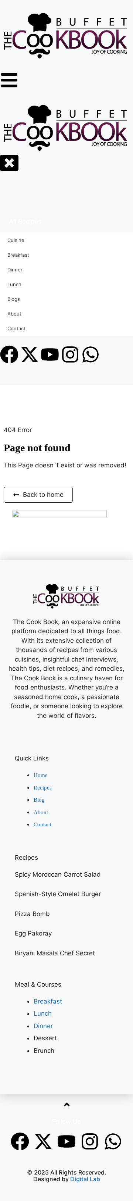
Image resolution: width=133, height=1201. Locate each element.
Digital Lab (85, 1179)
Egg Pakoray (33, 933)
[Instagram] (90, 1141)
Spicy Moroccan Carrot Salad (58, 874)
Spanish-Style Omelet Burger (58, 894)
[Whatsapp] (113, 1141)
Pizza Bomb (32, 913)
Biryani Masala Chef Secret (55, 953)
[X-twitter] (43, 1141)
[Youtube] (66, 1141)
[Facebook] (20, 1141)
